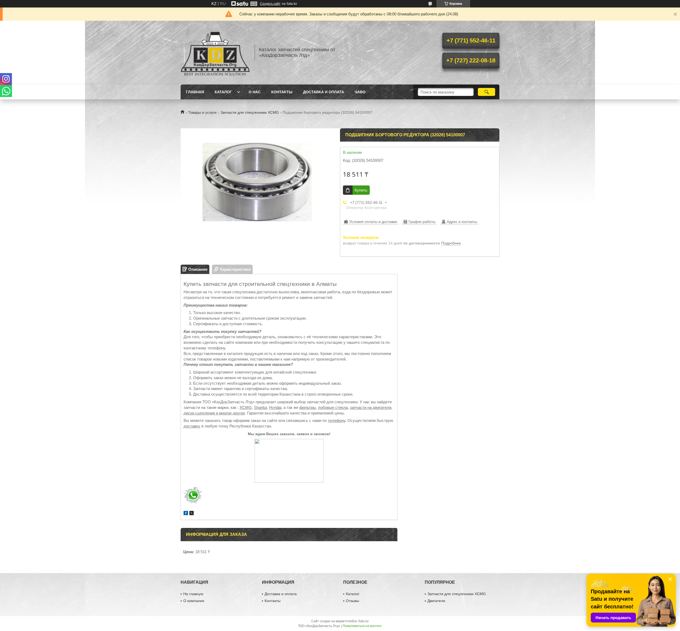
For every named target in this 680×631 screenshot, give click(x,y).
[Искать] (486, 92)
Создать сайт (270, 4)
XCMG (246, 407)
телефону (336, 420)
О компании (193, 601)
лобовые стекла (333, 407)
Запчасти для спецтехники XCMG (249, 112)
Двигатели (436, 601)
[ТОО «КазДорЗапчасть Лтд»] (215, 53)
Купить (361, 190)
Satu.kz (363, 621)
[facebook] (186, 513)
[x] (191, 513)
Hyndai (275, 407)
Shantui (260, 407)
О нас (255, 92)
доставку (192, 426)
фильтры (307, 407)
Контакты (281, 92)
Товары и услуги (202, 112)
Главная (195, 92)
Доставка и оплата (323, 92)
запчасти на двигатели (370, 407)
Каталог (223, 92)
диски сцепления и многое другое (214, 413)
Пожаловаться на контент (362, 626)
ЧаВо (360, 92)
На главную (193, 594)
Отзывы (352, 601)
